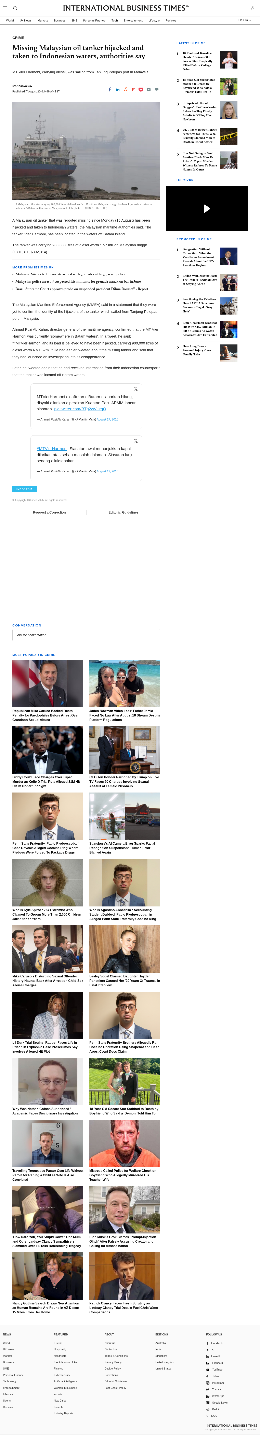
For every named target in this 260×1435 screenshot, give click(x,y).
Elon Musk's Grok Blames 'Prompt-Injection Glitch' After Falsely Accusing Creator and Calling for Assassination (122, 1241)
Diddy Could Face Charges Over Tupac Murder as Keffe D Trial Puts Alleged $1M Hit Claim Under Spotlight (46, 781)
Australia (160, 1343)
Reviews (171, 20)
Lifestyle (154, 20)
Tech (115, 20)
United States (163, 1368)
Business (59, 20)
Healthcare (60, 1355)
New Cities (60, 1400)
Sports (7, 1400)
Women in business (65, 1387)
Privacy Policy (113, 1362)
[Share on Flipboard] (133, 89)
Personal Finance (94, 20)
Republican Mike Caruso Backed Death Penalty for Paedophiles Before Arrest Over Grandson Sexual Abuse (45, 715)
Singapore (161, 1355)
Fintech (58, 1407)
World (10, 20)
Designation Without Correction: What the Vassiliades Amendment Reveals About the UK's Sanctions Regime (198, 257)
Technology (9, 1381)
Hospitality (60, 1349)
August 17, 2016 (107, 419)
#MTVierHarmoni (52, 448)
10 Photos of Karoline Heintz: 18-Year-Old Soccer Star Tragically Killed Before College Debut (197, 61)
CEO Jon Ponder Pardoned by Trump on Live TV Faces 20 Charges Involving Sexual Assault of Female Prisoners (124, 781)
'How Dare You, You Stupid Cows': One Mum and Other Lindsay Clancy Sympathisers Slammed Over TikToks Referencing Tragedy (46, 1241)
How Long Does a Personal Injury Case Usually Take (197, 350)
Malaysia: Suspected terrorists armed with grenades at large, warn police (70, 274)
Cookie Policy (113, 1368)
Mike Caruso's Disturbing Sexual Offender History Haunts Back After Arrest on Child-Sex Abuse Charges (47, 981)
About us (110, 1343)
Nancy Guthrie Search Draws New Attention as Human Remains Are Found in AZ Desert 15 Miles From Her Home (45, 1308)
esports (58, 1394)
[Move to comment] (156, 89)
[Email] (148, 89)
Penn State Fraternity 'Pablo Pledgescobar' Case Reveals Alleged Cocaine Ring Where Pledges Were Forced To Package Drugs (45, 848)
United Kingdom (164, 1362)
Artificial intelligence (65, 1381)
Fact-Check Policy (115, 1387)
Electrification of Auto (66, 1362)
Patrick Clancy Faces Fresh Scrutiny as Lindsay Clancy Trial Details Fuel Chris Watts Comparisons (123, 1308)
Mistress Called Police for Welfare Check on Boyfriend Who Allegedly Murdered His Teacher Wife (122, 1175)
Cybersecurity (62, 1375)
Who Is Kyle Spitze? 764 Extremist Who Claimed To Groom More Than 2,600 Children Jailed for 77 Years (46, 914)
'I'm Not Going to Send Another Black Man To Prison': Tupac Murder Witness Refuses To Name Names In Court (200, 161)
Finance (58, 1368)
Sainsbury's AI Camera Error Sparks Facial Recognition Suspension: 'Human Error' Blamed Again (122, 848)
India (158, 1349)
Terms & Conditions (116, 1355)
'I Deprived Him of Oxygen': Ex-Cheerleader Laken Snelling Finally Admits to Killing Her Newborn (200, 111)
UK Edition (244, 20)
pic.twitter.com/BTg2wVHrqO (80, 409)
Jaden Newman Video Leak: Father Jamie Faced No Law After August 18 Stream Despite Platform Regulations (124, 715)
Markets (43, 20)
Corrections (111, 1375)
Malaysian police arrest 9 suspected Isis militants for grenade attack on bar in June (78, 282)
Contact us (111, 1349)
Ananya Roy (24, 86)
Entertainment (133, 20)
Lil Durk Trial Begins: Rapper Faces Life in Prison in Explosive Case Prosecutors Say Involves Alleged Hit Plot (45, 1047)
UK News (25, 20)
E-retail (58, 1343)
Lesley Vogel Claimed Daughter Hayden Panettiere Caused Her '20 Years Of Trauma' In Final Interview (124, 981)
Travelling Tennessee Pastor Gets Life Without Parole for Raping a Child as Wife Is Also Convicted (47, 1175)
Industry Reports (63, 1413)
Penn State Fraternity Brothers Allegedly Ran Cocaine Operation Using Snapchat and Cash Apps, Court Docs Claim (124, 1047)
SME (74, 20)
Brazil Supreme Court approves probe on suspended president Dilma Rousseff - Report (81, 289)
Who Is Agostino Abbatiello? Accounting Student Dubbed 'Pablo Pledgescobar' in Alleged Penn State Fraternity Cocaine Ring (122, 914)
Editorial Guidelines (123, 512)
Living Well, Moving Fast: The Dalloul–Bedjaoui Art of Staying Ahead (200, 279)
